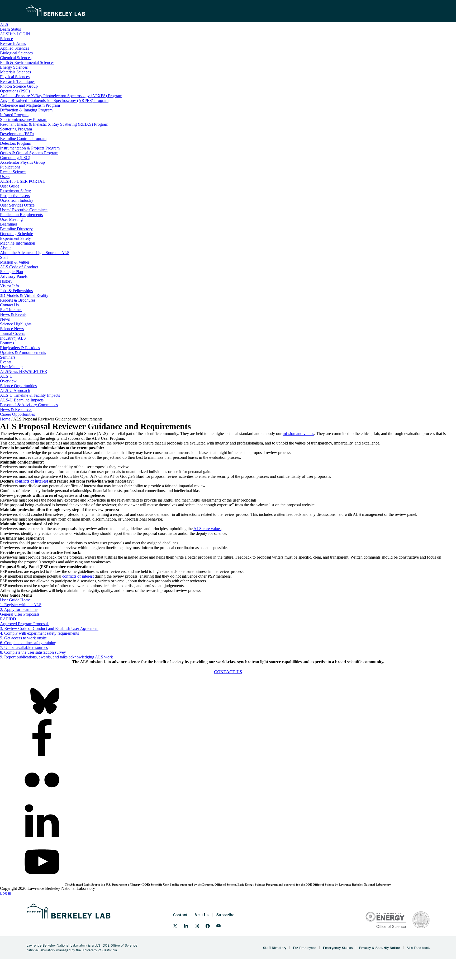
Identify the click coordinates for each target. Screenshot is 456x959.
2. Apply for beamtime (18, 609)
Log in (5, 893)
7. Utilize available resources (24, 647)
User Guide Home (15, 600)
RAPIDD (8, 619)
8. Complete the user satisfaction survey (33, 652)
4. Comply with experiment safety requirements (39, 633)
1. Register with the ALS (20, 604)
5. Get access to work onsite (23, 638)
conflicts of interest (31, 481)
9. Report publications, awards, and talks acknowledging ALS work (56, 657)
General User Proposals (19, 614)
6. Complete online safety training (28, 642)
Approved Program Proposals (24, 623)
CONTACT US (228, 672)
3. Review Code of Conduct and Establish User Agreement (49, 628)
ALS (4, 24)
